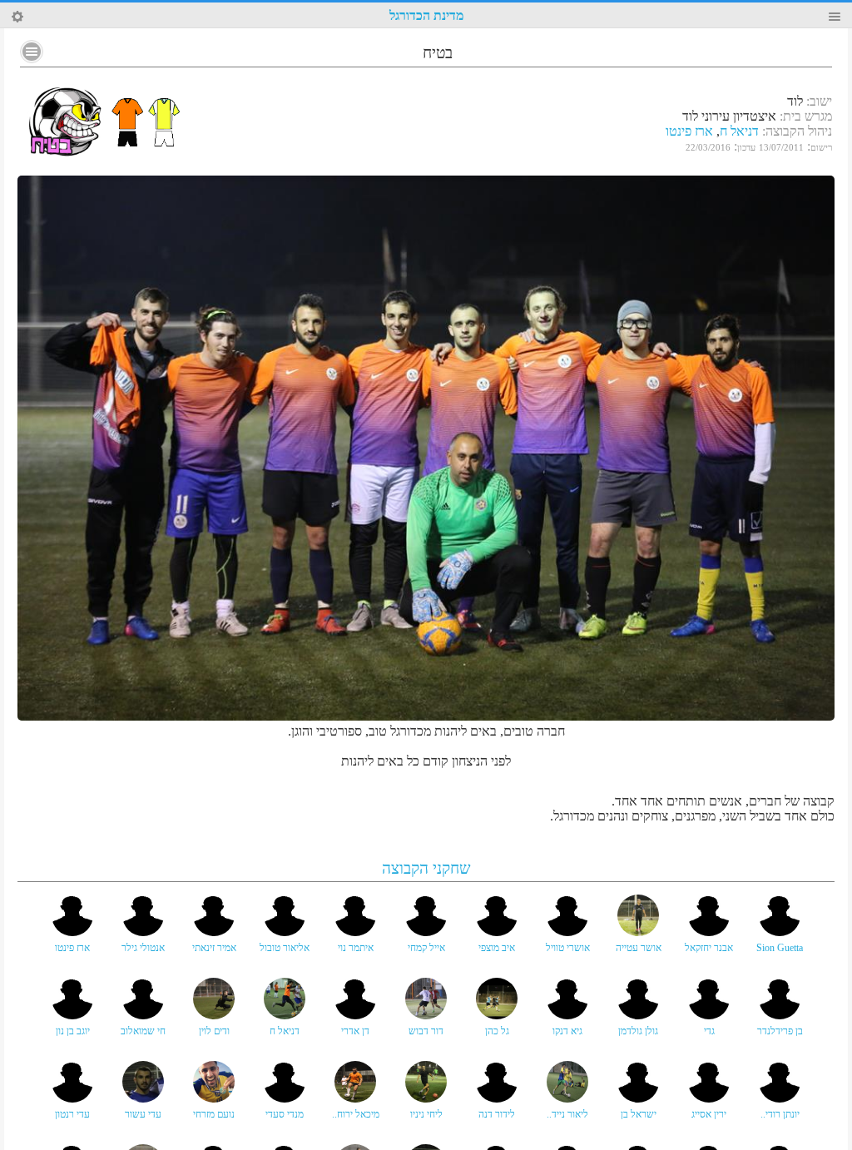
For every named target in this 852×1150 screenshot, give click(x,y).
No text (31, 51)
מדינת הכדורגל (426, 15)
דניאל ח (739, 131)
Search (17, 16)
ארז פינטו (689, 131)
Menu (834, 16)
